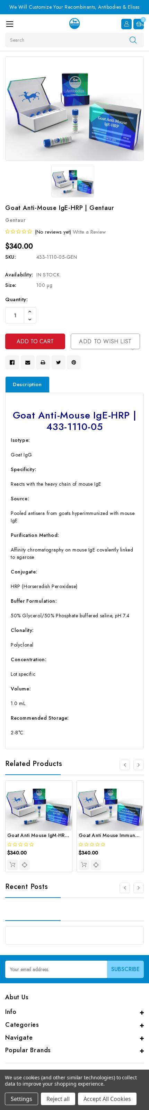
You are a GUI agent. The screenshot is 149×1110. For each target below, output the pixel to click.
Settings (21, 1099)
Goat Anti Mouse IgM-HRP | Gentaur (49, 835)
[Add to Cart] (12, 865)
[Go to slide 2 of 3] (138, 888)
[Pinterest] (74, 362)
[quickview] (24, 865)
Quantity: (16, 299)
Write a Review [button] (89, 232)
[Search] (133, 40)
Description (27, 384)
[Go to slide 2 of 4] (138, 765)
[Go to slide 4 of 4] (125, 765)
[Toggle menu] (9, 23)
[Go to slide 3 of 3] (125, 888)
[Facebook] (12, 362)
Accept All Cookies (107, 1099)
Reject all (58, 1099)
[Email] (28, 362)
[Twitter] (58, 362)
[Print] (43, 362)
